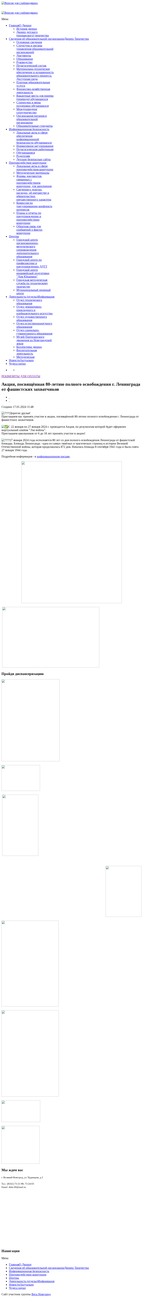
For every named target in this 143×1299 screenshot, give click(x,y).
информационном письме (53, 456)
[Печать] (9, 397)
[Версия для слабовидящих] (19, 3)
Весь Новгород (41, 1294)
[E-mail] (9, 400)
